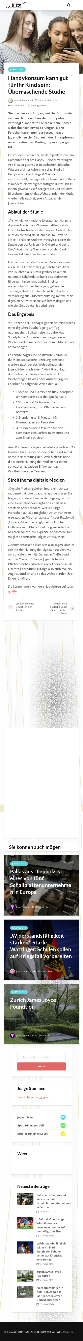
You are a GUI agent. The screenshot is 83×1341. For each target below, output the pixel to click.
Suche (41, 1066)
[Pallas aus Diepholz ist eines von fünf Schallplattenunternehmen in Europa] (41, 885)
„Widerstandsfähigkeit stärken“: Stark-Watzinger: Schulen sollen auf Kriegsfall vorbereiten (51, 1251)
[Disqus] (41, 674)
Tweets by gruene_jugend (33, 1097)
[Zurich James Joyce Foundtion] (41, 1013)
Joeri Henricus (23, 971)
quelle (12, 591)
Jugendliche (17, 69)
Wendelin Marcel (23, 100)
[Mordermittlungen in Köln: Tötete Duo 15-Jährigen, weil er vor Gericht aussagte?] (25, 1291)
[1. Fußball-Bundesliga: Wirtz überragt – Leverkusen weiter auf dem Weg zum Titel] (25, 1223)
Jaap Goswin (23, 907)
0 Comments (18, 105)
